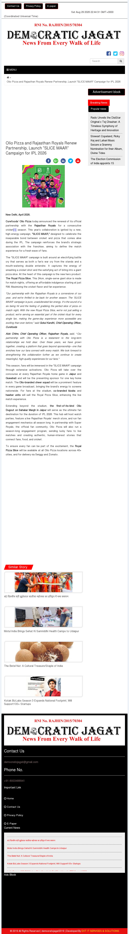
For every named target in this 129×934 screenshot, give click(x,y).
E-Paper (11, 823)
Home (10, 798)
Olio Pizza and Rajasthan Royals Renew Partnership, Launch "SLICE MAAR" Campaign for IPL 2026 (63, 81)
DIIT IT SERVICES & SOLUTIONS (100, 931)
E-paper (51, 6)
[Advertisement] (43, 113)
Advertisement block (106, 92)
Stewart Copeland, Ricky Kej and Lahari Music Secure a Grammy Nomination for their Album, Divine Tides (106, 145)
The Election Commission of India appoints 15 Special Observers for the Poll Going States (106, 165)
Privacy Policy (33, 6)
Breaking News (98, 102)
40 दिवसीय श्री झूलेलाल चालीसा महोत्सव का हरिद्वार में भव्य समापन (36, 596)
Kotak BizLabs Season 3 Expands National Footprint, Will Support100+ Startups (43, 860)
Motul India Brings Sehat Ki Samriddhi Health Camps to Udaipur (41, 631)
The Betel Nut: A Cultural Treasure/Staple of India (33, 666)
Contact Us (13, 6)
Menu (13, 69)
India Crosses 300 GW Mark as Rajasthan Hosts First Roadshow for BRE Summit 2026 (47, 868)
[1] (14, 229)
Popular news (98, 108)
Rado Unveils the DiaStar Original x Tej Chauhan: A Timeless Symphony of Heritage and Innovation (106, 124)
